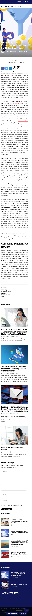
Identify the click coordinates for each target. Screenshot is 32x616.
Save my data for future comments (12, 505)
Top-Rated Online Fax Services (19, 584)
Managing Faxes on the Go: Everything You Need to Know (19, 553)
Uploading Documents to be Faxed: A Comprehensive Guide (19, 531)
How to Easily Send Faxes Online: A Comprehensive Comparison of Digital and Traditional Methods (14, 332)
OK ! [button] (27, 610)
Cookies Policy (19, 610)
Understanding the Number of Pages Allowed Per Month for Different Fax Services (19, 542)
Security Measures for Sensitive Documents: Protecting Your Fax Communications (13, 368)
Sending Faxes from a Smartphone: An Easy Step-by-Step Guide (19, 521)
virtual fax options (23, 121)
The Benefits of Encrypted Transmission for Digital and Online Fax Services (18, 574)
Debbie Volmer (6, 51)
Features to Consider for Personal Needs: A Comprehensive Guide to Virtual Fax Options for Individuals (14, 409)
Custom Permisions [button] (12, 613)
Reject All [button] (23, 613)
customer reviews (14, 103)
